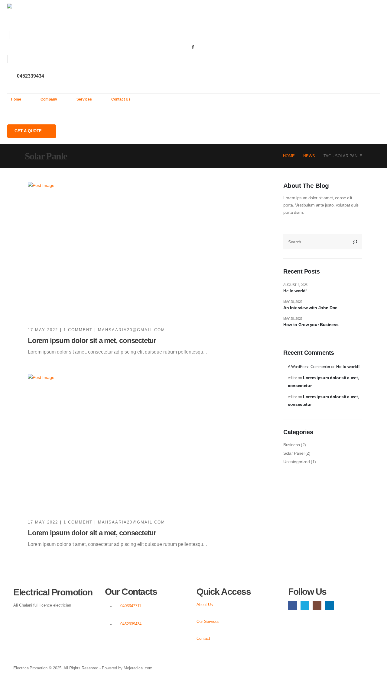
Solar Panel (293, 453)
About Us (205, 605)
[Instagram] (317, 605)
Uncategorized (296, 461)
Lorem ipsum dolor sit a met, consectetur (92, 340)
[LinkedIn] (329, 605)
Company (49, 99)
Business (291, 444)
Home (16, 99)
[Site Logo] (40, 15)
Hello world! (295, 290)
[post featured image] (150, 251)
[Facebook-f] (193, 47)
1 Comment (78, 330)
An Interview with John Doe (310, 307)
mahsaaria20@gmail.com (131, 330)
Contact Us (121, 99)
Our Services (208, 622)
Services (84, 99)
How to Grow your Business (310, 324)
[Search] (355, 241)
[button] (10, 114)
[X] (305, 605)
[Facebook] (292, 605)
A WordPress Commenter (309, 366)
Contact (203, 638)
